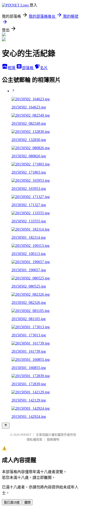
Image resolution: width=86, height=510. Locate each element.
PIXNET (26, 434)
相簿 (12, 68)
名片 (44, 68)
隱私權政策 (34, 439)
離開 (27, 502)
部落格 (28, 68)
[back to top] (6, 426)
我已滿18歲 (12, 502)
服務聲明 (53, 439)
